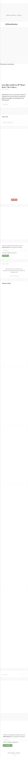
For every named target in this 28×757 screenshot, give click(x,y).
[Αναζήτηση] (26, 1)
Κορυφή (14, 754)
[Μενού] (1, 1)
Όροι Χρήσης (18, 752)
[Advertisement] (14, 45)
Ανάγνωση (5, 104)
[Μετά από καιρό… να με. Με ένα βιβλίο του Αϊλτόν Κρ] (14, 189)
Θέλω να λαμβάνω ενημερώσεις (10, 252)
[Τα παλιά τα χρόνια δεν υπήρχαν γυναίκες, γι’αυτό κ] (14, 140)
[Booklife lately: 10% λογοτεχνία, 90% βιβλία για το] (14, 173)
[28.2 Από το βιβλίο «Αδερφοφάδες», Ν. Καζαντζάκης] (14, 156)
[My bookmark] (14, 10)
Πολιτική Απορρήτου (11, 752)
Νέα (2, 89)
